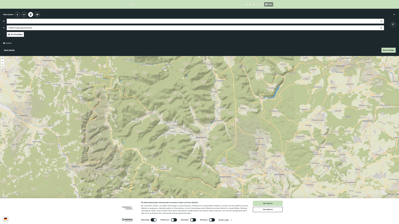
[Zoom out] (2, 61)
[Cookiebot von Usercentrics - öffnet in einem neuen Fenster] (127, 220)
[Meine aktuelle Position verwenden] (381, 21)
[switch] (174, 220)
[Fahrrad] (24, 14)
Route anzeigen (388, 50)
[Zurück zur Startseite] (130, 4)
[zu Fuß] (17, 14)
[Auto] (37, 14)
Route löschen (9, 50)
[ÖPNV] (30, 14)
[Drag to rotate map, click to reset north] (2, 64)
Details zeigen (224, 220)
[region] (199, 136)
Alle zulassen (268, 203)
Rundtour (9, 43)
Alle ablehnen (268, 209)
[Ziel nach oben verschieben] (393, 24)
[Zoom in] (2, 58)
